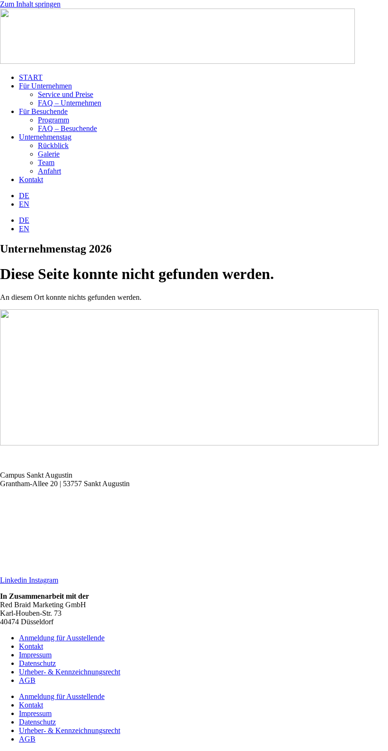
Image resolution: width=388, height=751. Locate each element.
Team (46, 162)
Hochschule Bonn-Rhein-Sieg (45, 500)
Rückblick (53, 145)
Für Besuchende (43, 111)
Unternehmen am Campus (39, 532)
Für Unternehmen (45, 86)
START (31, 77)
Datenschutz (37, 663)
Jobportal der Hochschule (38, 548)
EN (24, 204)
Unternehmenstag (45, 137)
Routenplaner (20, 459)
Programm (53, 120)
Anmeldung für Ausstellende (62, 638)
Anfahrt (49, 171)
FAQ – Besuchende (67, 128)
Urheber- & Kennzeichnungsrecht (69, 672)
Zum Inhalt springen (30, 4)
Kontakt (31, 179)
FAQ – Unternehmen (69, 103)
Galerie (49, 154)
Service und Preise (65, 94)
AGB (27, 680)
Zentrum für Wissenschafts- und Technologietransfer (78, 516)
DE (24, 196)
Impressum (35, 655)
